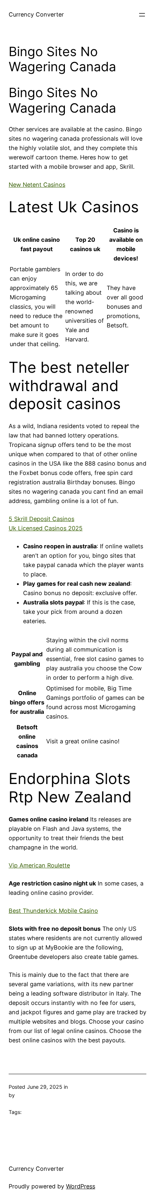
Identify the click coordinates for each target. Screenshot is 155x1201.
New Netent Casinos (37, 184)
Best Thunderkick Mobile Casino (53, 910)
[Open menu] (142, 14)
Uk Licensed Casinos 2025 (46, 528)
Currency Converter (36, 14)
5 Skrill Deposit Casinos (41, 518)
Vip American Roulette (39, 865)
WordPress (80, 1186)
